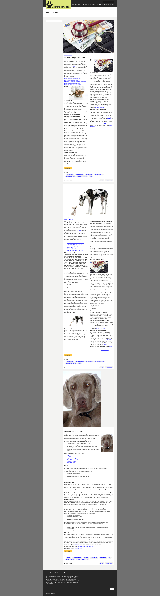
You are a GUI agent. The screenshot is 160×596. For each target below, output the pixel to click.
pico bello (78, 559)
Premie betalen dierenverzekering (71, 80)
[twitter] (113, 589)
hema (110, 557)
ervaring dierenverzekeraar (82, 176)
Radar (105, 123)
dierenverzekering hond (99, 361)
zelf (87, 559)
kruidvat (67, 559)
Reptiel (101, 4)
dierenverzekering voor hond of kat (85, 546)
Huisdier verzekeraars (69, 429)
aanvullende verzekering (77, 557)
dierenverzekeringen (99, 107)
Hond (73, 4)
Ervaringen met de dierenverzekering (72, 84)
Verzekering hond (68, 219)
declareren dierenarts (79, 174)
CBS (74, 66)
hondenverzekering (70, 361)
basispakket (86, 557)
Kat (76, 4)
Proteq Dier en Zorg (71, 458)
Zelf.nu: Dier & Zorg (71, 461)
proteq (83, 559)
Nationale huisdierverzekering (73, 459)
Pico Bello (109, 118)
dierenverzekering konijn (70, 176)
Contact (112, 4)
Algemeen (106, 4)
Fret (93, 4)
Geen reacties (109, 180)
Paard (90, 4)
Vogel (96, 4)
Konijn (79, 4)
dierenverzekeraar (94, 557)
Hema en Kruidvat (71, 462)
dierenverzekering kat (99, 174)
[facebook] (111, 589)
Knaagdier (85, 4)
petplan (72, 559)
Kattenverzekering (70, 174)
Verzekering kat (68, 55)
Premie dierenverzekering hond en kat (72, 78)
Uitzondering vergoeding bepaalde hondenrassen (75, 81)
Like (102, 180)
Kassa (76, 544)
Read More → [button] (68, 168)
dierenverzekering (105, 128)
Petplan (68, 455)
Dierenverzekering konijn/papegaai (72, 83)
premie (91, 176)
